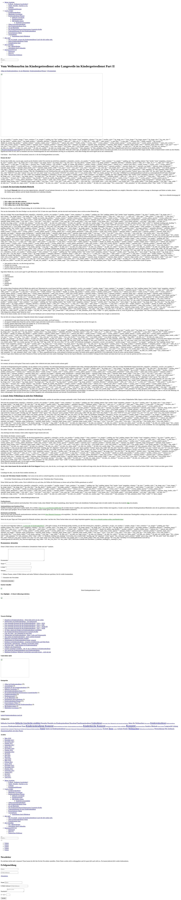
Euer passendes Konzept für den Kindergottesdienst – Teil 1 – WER (25, 628)
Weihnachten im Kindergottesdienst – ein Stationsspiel (21, 621)
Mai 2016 (7, 757)
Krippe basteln (161, 726)
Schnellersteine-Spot (14, 43)
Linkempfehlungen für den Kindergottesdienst (22, 31)
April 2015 (8, 777)
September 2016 (9, 752)
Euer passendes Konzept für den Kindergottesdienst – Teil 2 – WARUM (26, 626)
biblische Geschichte (18, 17)
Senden (4, 898)
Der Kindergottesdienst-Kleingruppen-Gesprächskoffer (21, 692)
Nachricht (4, 891)
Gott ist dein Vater (106, 723)
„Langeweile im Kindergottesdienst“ (33, 526)
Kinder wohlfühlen (121, 726)
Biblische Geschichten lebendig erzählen (17, 638)
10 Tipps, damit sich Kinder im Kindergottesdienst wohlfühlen (23, 630)
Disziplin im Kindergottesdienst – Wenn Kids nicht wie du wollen (24, 620)
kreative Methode (151, 726)
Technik (105, 729)
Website (3, 570)
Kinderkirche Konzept (94, 726)
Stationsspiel (74, 728)
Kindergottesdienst (158, 723)
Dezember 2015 (9, 765)
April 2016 (8, 758)
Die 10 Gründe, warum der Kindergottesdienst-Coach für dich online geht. (30, 39)
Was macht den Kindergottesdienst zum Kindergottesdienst (22, 650)
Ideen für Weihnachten (136, 723)
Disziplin (44, 723)
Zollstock (171, 729)
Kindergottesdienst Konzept (39, 726)
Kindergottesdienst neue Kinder (61, 726)
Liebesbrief (11, 728)
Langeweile (168, 726)
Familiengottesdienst (14, 12)
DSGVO (11, 53)
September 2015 (9, 770)
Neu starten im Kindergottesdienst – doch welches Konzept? (22, 637)
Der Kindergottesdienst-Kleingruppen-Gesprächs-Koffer (25, 29)
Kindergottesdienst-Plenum (16, 16)
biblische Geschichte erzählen (27, 723)
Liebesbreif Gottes (5, 728)
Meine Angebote (9, 2)
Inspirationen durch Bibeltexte (21, 36)
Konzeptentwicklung (140, 726)
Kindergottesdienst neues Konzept (75, 726)
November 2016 (9, 748)
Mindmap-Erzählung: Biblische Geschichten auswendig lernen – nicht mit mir (28, 652)
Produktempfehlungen (14, 9)
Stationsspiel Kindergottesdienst (84, 728)
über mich (7, 38)
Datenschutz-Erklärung (15, 55)
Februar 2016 (9, 762)
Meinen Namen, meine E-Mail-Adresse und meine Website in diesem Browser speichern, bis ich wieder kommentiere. (38, 574)
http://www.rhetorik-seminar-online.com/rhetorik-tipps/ (107, 519)
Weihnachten (133, 728)
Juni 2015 (7, 775)
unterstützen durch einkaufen (16, 48)
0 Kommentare (51, 71)
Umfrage (11, 7)
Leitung (175, 726)
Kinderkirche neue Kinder (111, 726)
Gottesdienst (96, 723)
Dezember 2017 (9, 740)
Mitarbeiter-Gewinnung (15, 14)
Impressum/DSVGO (11, 50)
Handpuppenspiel (17, 19)
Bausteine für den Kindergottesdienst (15, 687)
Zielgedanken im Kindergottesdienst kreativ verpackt (20, 640)
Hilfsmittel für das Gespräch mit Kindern (119, 723)
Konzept (131, 725)
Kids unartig (147, 723)
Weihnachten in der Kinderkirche (147, 728)
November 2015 (9, 767)
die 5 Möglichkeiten (14, 46)
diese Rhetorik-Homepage (53, 514)
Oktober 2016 (9, 750)
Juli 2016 (7, 753)
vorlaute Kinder (122, 729)
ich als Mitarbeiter (13, 28)
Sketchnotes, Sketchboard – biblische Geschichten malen (21, 643)
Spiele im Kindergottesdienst (55, 729)
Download (73, 723)
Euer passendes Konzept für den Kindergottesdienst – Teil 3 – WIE (24, 625)
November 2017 (9, 742)
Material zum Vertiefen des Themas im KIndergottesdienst (27, 728)
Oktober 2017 (9, 743)
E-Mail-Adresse (5, 886)
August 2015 (8, 772)
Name (3, 563)
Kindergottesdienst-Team (16, 726)
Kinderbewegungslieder (23, 22)
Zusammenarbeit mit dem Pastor (12, 731)
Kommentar (4, 560)
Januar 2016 (8, 764)
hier (128, 503)
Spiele (42, 728)
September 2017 (9, 745)
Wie (166, 729)
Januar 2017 (8, 747)
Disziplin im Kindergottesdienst (58, 723)
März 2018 (8, 738)
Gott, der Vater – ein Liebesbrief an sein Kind (18, 633)
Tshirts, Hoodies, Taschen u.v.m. (18, 5)
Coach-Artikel (9, 11)
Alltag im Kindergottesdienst (16, 24)
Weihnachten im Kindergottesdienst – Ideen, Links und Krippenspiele (25, 635)
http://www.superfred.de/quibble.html (50, 508)
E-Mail (3, 567)
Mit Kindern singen (18, 21)
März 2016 (8, 760)
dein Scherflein (9, 44)
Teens (111, 728)
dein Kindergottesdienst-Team (17, 26)
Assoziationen (12, 34)
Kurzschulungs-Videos (15, 33)
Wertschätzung (159, 729)
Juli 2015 (7, 774)
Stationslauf (68, 728)
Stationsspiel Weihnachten (96, 728)
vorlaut (115, 728)
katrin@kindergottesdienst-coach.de (11, 715)
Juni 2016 (7, 755)
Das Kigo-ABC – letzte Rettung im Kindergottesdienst (21, 645)
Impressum (11, 51)
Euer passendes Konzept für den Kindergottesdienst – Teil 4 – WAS (25, 623)
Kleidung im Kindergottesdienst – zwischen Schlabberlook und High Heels (27, 642)
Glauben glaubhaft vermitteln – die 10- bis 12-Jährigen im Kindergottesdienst (27, 648)
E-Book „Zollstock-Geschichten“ (18, 4)
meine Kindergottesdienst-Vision (18, 41)
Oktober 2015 (9, 769)
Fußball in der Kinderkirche (13, 647)
